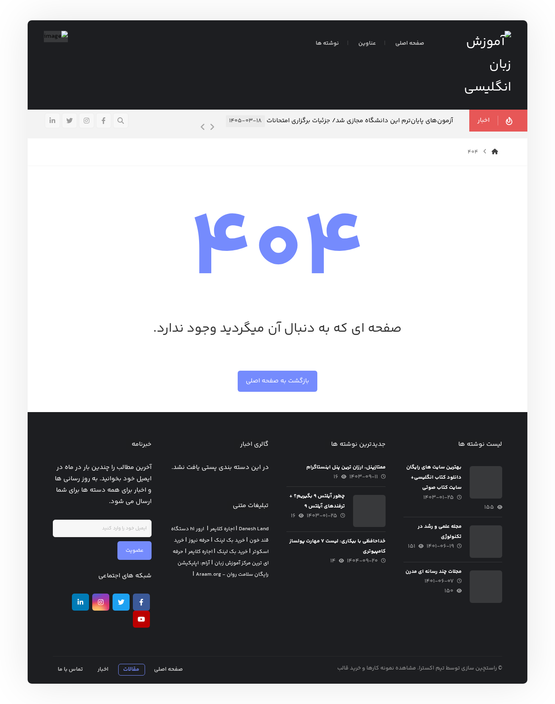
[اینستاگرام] (86, 120)
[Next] (212, 127)
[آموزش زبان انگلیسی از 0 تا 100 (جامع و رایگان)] (476, 65)
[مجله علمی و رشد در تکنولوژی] (486, 541)
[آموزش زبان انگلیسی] (495, 152)
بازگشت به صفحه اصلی (277, 381)
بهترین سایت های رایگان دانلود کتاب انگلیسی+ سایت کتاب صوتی (434, 477)
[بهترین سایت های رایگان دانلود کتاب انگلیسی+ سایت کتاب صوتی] (486, 482)
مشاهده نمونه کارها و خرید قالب (376, 668)
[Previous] (203, 127)
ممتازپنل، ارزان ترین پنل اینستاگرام (346, 467)
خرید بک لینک (229, 540)
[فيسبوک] (103, 120)
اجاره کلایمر (222, 529)
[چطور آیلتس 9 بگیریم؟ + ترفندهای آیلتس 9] (369, 511)
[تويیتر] (69, 120)
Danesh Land (254, 529)
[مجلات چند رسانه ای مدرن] (486, 586)
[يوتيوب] (141, 619)
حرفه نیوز (199, 540)
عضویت (134, 550)
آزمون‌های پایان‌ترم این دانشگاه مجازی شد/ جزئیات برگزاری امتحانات (360, 121)
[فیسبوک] (141, 602)
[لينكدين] (52, 120)
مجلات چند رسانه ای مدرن (433, 572)
